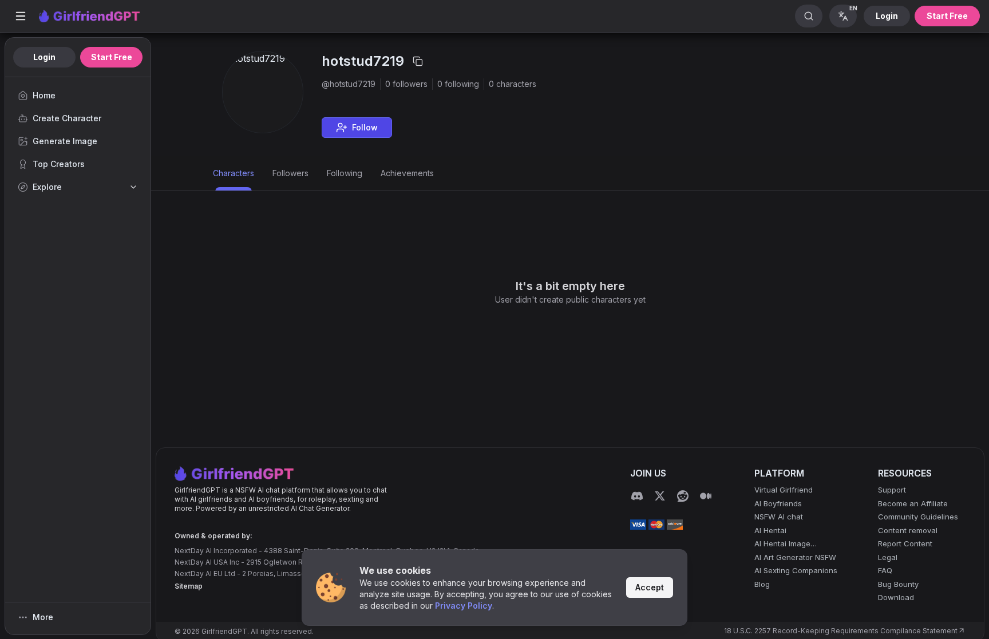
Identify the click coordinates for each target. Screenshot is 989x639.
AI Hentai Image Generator (782, 544)
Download (896, 597)
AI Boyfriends (778, 503)
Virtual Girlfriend (783, 489)
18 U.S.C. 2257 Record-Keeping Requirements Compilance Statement (841, 630)
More (43, 617)
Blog (762, 584)
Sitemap (189, 586)
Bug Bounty (898, 584)
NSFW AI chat (778, 516)
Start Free (947, 16)
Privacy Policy (463, 605)
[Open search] (808, 16)
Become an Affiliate (913, 503)
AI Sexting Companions (795, 570)
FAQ (885, 570)
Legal (887, 557)
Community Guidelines (918, 516)
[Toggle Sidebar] (20, 16)
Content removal (907, 530)
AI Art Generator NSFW (795, 557)
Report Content (905, 543)
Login (887, 16)
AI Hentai (770, 530)
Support (892, 489)
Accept (649, 587)
